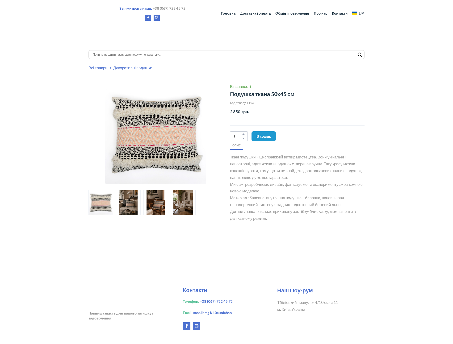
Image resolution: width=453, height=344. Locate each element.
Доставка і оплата (255, 13)
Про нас (320, 13)
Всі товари (98, 67)
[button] (148, 18)
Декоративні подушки (132, 67)
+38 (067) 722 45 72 (216, 301)
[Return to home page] (97, 13)
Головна (228, 13)
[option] (358, 13)
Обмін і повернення (292, 13)
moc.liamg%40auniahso (212, 313)
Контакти (340, 13)
